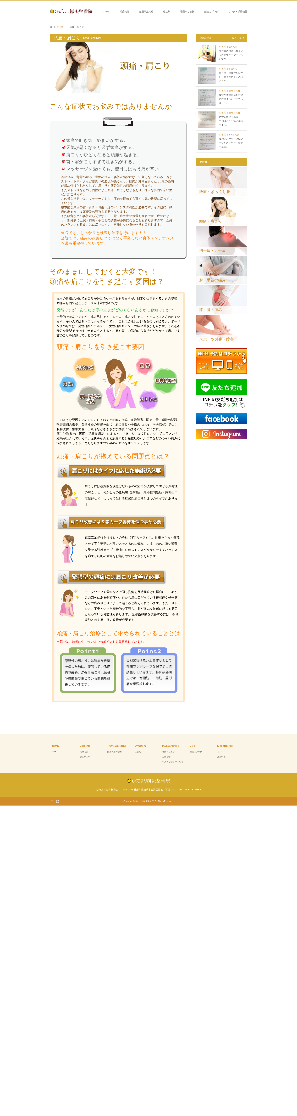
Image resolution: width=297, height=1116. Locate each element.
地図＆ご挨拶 (187, 11)
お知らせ (166, 756)
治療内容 (124, 11)
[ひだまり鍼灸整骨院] (93, 11)
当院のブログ (211, 11)
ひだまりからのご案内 (172, 761)
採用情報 (221, 756)
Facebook (52, 801)
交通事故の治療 (114, 751)
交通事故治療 (146, 11)
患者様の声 (85, 756)
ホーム (106, 11)
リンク (220, 751)
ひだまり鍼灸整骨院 (144, 801)
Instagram (58, 801)
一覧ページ (235, 38)
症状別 (166, 11)
